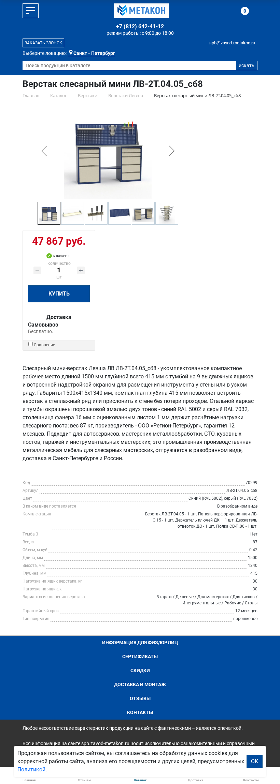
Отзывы (140, 698)
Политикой (31, 769)
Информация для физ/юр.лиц (140, 642)
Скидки (140, 670)
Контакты (140, 712)
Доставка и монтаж (140, 684)
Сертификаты (140, 656)
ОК (254, 761)
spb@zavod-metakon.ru (232, 42)
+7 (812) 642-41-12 (140, 26)
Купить (59, 293)
